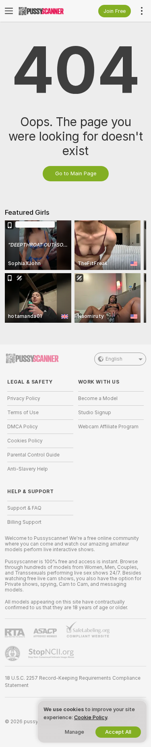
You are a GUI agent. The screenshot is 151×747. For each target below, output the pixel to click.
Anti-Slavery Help (27, 469)
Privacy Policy (23, 398)
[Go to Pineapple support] (13, 653)
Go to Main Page (75, 173)
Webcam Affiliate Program (108, 427)
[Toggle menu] (9, 11)
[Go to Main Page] (47, 10)
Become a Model (98, 398)
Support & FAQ (24, 508)
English (113, 359)
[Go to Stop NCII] (52, 653)
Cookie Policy (90, 717)
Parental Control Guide (33, 455)
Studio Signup (94, 412)
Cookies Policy (25, 441)
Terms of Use (23, 412)
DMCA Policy (22, 427)
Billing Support (24, 522)
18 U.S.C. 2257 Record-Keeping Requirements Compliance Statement (73, 681)
